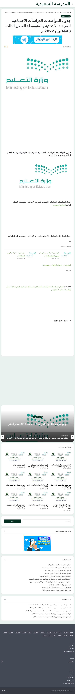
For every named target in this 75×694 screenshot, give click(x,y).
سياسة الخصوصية (69, 651)
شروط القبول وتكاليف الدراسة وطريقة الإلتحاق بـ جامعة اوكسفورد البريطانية (49, 579)
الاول (60, 632)
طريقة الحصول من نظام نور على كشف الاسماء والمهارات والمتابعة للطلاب (62, 506)
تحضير (59, 635)
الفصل (29, 632)
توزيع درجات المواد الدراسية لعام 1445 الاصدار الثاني (37, 423)
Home (68, 12)
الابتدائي (66, 632)
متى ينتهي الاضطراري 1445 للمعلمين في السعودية (56, 567)
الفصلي (24, 632)
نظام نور (71, 646)
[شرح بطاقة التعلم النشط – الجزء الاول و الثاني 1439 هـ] (60, 477)
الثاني (55, 632)
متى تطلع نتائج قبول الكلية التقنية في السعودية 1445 (56, 590)
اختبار (71, 632)
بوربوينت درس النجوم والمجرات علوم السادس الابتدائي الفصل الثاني (44, 604)
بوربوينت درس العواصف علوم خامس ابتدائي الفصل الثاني (46, 613)
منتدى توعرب (70, 680)
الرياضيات (49, 632)
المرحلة (11, 632)
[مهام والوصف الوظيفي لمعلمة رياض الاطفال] (37, 497)
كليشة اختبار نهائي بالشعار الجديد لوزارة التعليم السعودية (55, 576)
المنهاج (5, 632)
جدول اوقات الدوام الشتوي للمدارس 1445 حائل (57, 573)
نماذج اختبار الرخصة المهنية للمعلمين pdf (59, 565)
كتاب (49, 635)
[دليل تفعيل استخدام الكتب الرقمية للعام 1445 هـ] (31, 254)
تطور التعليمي (70, 677)
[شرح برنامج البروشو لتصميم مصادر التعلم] (14, 477)
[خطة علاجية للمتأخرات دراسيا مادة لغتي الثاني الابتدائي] (14, 497)
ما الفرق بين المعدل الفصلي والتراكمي (59, 584)
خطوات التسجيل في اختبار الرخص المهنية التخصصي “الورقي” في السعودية (50, 582)
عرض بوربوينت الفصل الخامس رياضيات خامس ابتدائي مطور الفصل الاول (43, 610)
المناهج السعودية (59, 205)
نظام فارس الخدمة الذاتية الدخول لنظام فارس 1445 (56, 587)
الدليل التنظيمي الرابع (19, 465)
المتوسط (18, 632)
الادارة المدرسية (61, 12)
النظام (71, 635)
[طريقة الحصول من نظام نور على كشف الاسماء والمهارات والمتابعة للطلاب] (60, 497)
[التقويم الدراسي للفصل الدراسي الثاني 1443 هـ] (37, 477)
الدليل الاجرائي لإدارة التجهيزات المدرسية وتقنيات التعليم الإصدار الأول (38, 466)
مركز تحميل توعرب (68, 683)
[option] (37, 423)
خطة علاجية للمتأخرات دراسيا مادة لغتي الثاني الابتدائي (15, 506)
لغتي (44, 635)
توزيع (54, 635)
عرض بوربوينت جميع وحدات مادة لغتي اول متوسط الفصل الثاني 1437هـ (47, 607)
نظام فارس (71, 648)
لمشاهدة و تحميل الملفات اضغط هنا (57, 265)
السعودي (42, 632)
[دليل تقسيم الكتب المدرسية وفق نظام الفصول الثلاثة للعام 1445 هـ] (66, 254)
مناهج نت (71, 674)
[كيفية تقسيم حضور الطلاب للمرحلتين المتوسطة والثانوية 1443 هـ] (60, 457)
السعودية (36, 632)
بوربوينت (65, 635)
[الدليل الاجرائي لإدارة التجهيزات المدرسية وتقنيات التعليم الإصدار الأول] (37, 457)
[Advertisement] (37, 110)
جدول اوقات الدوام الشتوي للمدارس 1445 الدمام (56, 570)
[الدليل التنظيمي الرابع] (14, 457)
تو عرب (72, 672)
